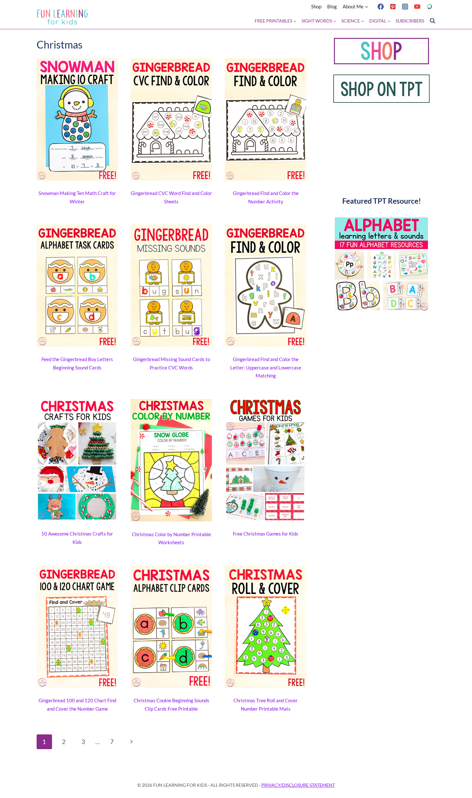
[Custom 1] (429, 6)
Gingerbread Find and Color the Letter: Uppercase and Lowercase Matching (265, 367)
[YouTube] (417, 6)
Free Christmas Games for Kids (265, 533)
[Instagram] (405, 6)
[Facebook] (380, 6)
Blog (332, 6)
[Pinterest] (393, 6)
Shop (316, 6)
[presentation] (77, 120)
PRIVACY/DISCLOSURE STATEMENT (298, 785)
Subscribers (410, 20)
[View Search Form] (432, 21)
